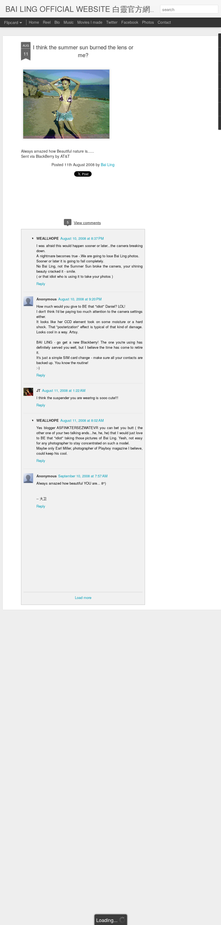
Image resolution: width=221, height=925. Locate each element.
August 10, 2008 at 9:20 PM (80, 299)
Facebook (129, 22)
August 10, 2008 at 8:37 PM (82, 238)
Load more (83, 597)
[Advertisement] (175, 127)
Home (34, 22)
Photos (148, 22)
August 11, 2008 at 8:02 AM (82, 420)
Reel (47, 22)
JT (38, 390)
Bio (57, 22)
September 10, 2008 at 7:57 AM (83, 475)
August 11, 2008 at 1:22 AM (63, 390)
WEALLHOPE (47, 238)
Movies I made (89, 22)
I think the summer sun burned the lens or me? (83, 51)
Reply (40, 283)
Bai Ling (108, 164)
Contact (164, 22)
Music (69, 22)
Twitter (112, 22)
